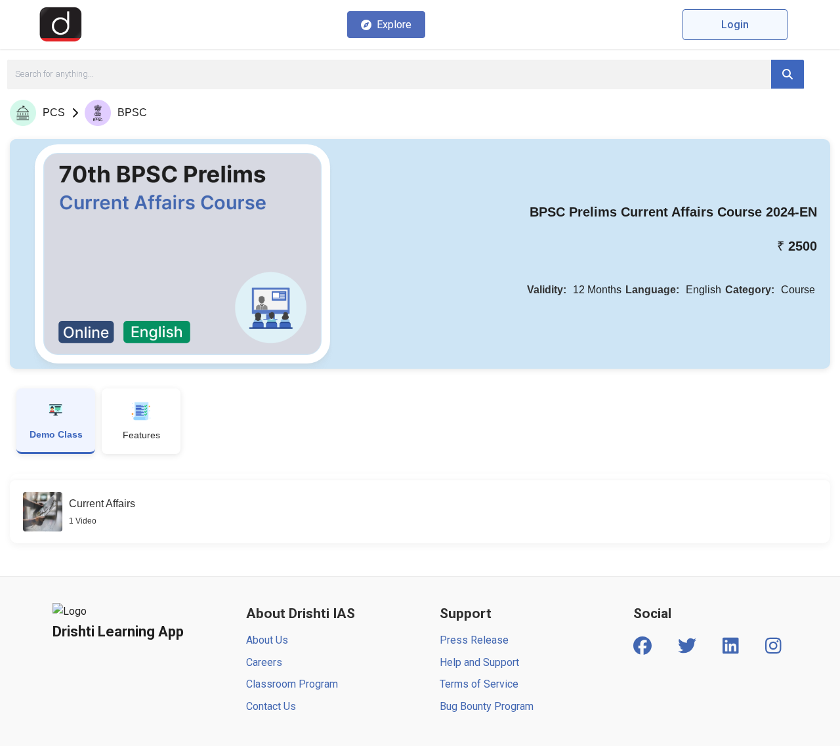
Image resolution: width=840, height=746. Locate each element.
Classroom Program (292, 684)
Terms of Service (479, 684)
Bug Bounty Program (487, 706)
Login (735, 24)
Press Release (474, 640)
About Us (267, 640)
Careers (264, 662)
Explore (394, 24)
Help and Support (479, 662)
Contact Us (271, 706)
